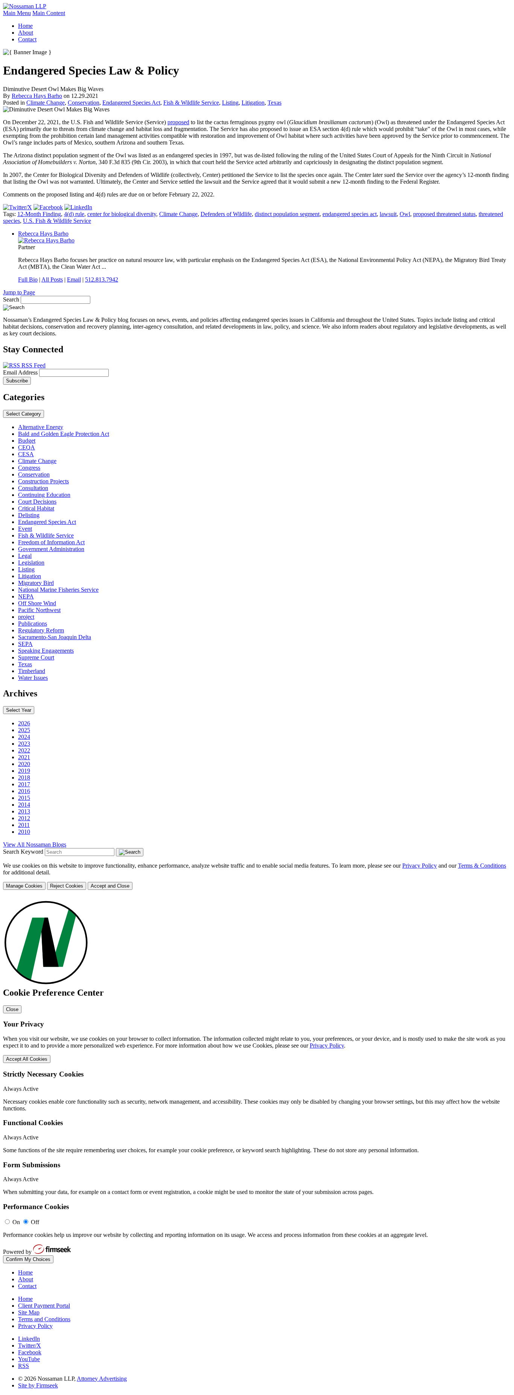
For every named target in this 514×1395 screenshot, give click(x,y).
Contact (27, 39)
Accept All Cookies (26, 1059)
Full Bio (28, 279)
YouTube (29, 1359)
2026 (24, 723)
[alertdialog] (257, 1080)
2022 (24, 750)
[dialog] (257, 876)
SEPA (25, 644)
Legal (25, 556)
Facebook (29, 1352)
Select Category (23, 414)
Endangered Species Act (131, 102)
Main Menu (17, 13)
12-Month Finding (39, 214)
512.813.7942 (101, 279)
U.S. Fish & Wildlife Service (57, 221)
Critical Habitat (36, 508)
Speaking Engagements (46, 650)
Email (74, 279)
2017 (24, 784)
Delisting (29, 515)
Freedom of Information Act (51, 542)
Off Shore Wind (37, 603)
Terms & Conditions (482, 865)
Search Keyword (23, 851)
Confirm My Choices (28, 1259)
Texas (274, 102)
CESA (26, 454)
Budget (26, 440)
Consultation (33, 488)
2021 (24, 757)
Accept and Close (110, 886)
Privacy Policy (419, 865)
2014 (24, 804)
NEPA (26, 596)
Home (25, 26)
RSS (23, 1366)
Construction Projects (43, 481)
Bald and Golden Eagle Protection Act (63, 434)
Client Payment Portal (44, 1305)
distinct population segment (287, 214)
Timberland (31, 671)
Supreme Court (36, 657)
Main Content (48, 13)
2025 (24, 730)
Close (12, 1009)
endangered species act (349, 214)
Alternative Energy (40, 427)
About (25, 32)
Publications (32, 623)
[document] (257, 1080)
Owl (405, 214)
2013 (24, 811)
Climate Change (45, 102)
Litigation (253, 102)
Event (25, 528)
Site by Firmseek (38, 1385)
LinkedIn (29, 1339)
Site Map (29, 1312)
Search (11, 299)
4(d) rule (74, 214)
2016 (24, 791)
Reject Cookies (66, 886)
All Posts (52, 279)
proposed (178, 122)
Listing (230, 102)
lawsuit (388, 214)
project (26, 617)
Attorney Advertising (102, 1378)
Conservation (83, 102)
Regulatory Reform (41, 630)
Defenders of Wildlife (226, 214)
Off (35, 1222)
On (16, 1222)
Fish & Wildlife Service (191, 102)
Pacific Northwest (39, 610)
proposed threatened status (444, 214)
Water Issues (33, 678)
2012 (24, 818)
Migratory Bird (36, 583)
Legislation (31, 562)
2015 (24, 798)
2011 (24, 825)
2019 (24, 771)
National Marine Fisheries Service (58, 589)
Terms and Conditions (44, 1319)
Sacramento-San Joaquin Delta (54, 637)
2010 (24, 831)
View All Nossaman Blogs (34, 844)
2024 (24, 737)
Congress (29, 467)
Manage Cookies (24, 886)
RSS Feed (33, 365)
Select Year (18, 710)
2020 (24, 764)
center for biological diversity (121, 214)
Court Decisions (37, 501)
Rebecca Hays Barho (37, 96)
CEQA (26, 447)
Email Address (21, 372)
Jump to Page (19, 292)
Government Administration (51, 549)
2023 (24, 743)
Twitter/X (29, 1345)
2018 (24, 777)
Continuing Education (44, 495)
